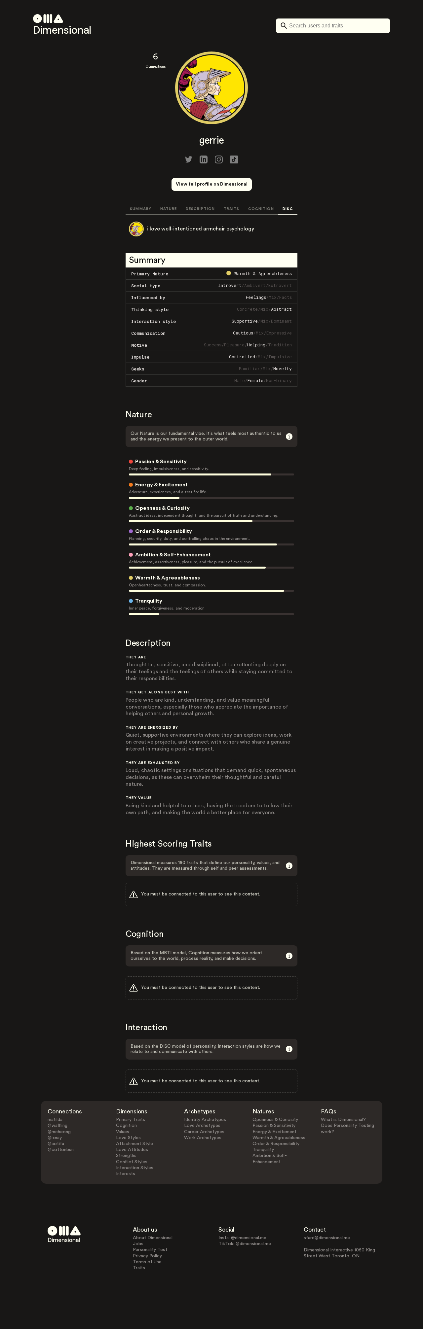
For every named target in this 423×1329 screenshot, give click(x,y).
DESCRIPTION (200, 209)
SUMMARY (140, 209)
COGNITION (261, 209)
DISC (288, 209)
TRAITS (232, 209)
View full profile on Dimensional (212, 184)
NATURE (168, 209)
